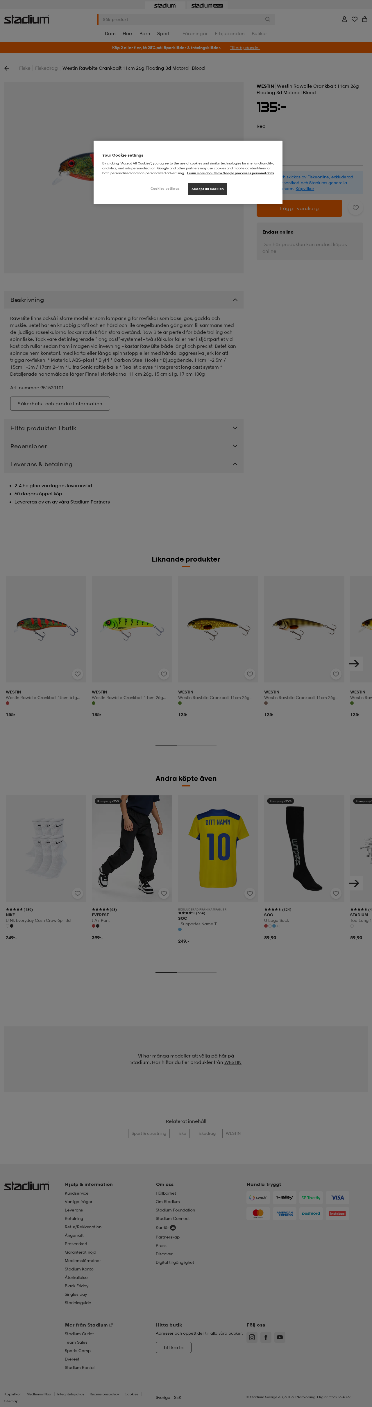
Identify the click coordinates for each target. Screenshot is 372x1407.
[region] (188, 172)
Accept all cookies (208, 189)
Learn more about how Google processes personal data (230, 173)
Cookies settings (165, 189)
